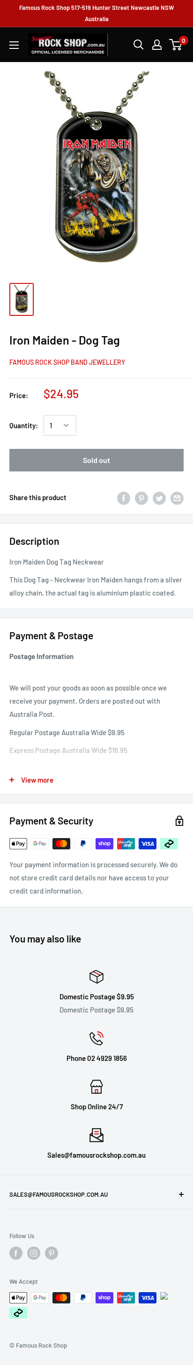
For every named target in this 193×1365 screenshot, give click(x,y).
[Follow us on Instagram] (33, 1253)
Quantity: (23, 425)
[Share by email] (177, 497)
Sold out (96, 459)
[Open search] (139, 44)
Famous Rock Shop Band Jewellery (67, 362)
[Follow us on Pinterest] (51, 1253)
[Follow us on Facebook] (15, 1253)
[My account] (157, 44)
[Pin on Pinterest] (141, 497)
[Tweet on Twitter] (159, 497)
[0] (176, 44)
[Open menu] (14, 45)
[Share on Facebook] (123, 497)
